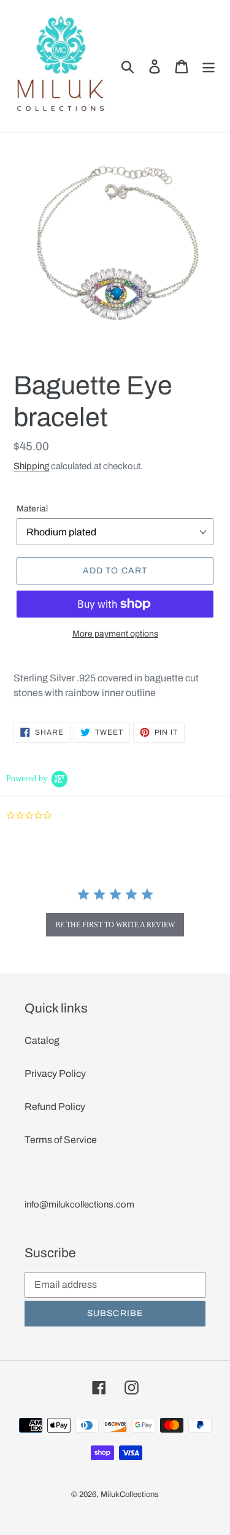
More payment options (115, 633)
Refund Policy (55, 1106)
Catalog (42, 1040)
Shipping (31, 466)
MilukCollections (130, 1494)
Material (32, 508)
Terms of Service (61, 1140)
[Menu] (208, 65)
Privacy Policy (55, 1073)
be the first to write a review (115, 925)
